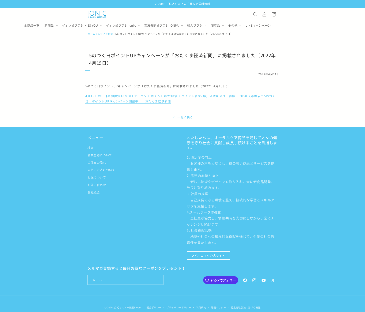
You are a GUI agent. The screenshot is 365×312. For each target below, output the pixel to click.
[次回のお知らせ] (276, 4)
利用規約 (201, 307)
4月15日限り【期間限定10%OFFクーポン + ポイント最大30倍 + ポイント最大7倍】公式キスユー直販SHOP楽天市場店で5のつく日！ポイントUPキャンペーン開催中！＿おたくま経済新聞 (180, 98)
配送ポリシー (218, 307)
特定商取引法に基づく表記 (245, 307)
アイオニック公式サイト (208, 255)
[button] (255, 14)
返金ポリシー (154, 307)
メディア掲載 (105, 34)
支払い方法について (101, 170)
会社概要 (93, 192)
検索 (90, 147)
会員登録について (99, 155)
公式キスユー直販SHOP (127, 307)
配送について (96, 177)
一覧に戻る (185, 117)
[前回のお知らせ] (89, 4)
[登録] (158, 280)
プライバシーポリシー (178, 307)
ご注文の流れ (96, 162)
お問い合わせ (96, 185)
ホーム (91, 34)
